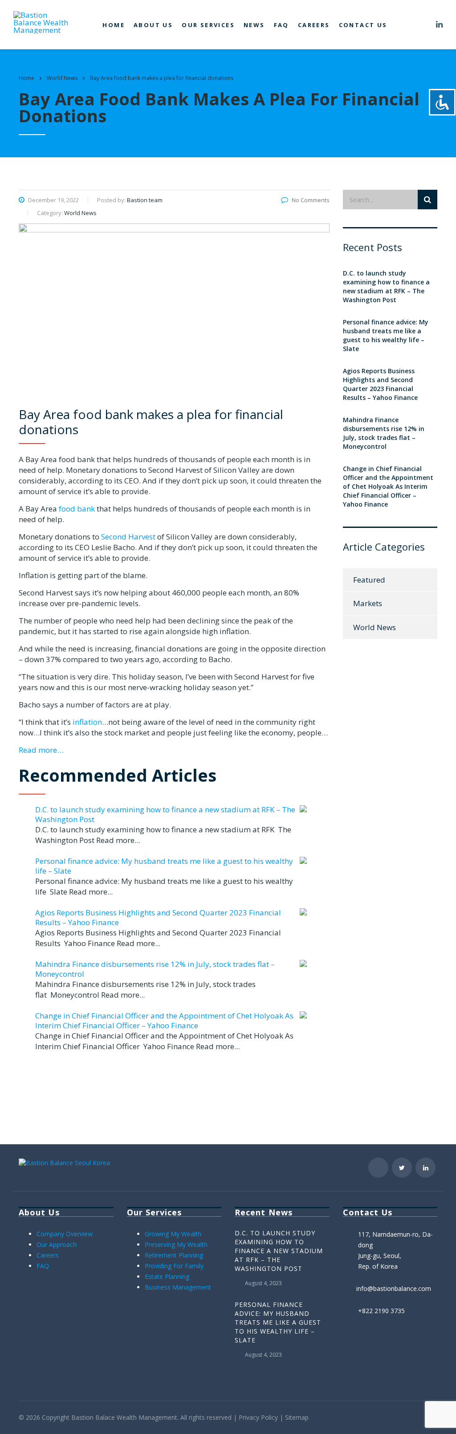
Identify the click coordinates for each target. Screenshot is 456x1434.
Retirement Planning (174, 1255)
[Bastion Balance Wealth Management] (44, 21)
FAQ (281, 25)
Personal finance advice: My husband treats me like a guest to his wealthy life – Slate (164, 866)
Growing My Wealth (173, 1234)
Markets (367, 603)
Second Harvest (128, 536)
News (254, 25)
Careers (314, 25)
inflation (87, 722)
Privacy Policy (258, 1417)
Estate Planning (167, 1276)
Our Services (208, 25)
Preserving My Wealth (176, 1244)
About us (153, 25)
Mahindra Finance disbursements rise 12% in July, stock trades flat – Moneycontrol (155, 969)
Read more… (41, 750)
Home (113, 25)
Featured (369, 580)
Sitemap (297, 1417)
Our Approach (57, 1244)
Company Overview (65, 1234)
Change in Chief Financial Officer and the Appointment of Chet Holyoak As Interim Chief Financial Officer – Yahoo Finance (164, 1021)
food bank (77, 508)
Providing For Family (174, 1266)
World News (374, 627)
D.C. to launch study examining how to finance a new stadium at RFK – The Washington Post (165, 814)
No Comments (311, 200)
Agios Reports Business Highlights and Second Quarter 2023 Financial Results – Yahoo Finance (158, 917)
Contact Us (363, 25)
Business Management (178, 1287)
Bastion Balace (93, 1417)
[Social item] (424, 25)
